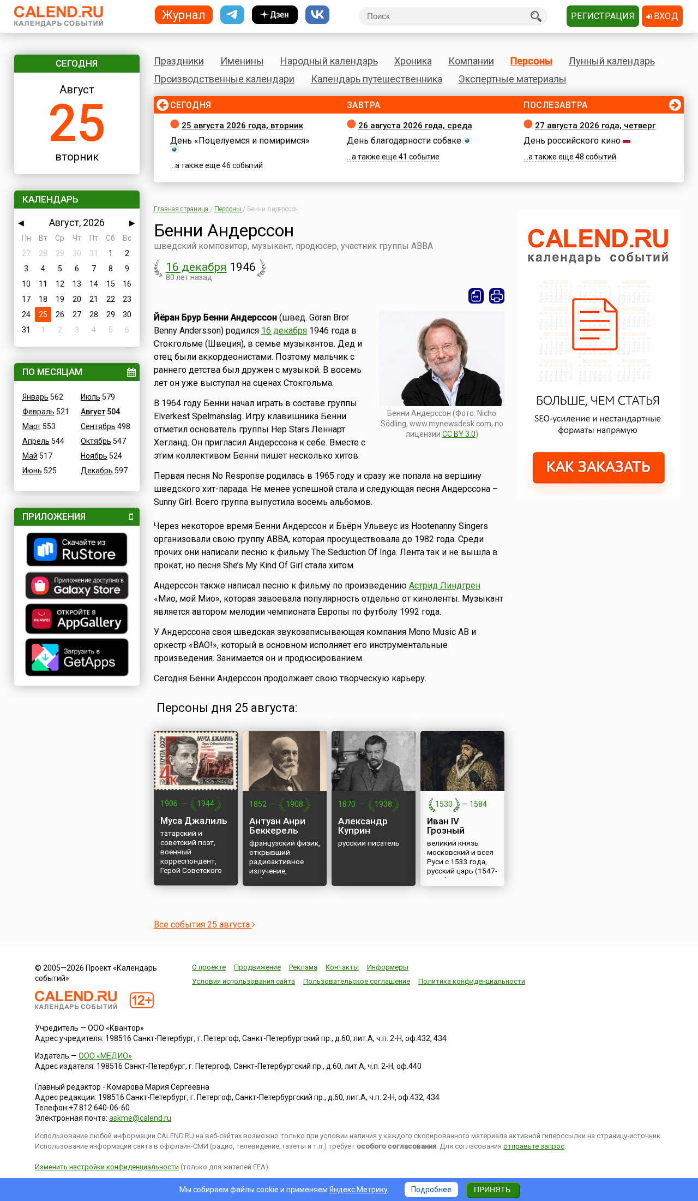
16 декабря (196, 267)
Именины (242, 61)
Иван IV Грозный (446, 826)
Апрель (36, 441)
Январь (35, 397)
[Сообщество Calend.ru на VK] (317, 15)
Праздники (179, 61)
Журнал (184, 14)
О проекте (209, 967)
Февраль (38, 411)
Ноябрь (94, 455)
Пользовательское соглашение (356, 981)
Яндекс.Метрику (358, 1189)
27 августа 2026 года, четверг (595, 125)
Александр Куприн (363, 826)
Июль (90, 397)
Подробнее (431, 1189)
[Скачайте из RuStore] (77, 550)
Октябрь (96, 441)
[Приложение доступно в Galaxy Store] (77, 587)
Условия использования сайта (243, 981)
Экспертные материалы (513, 79)
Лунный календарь (612, 61)
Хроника (413, 61)
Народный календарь (329, 61)
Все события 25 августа (203, 924)
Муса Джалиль (193, 820)
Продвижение (257, 967)
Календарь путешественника (376, 79)
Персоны (531, 61)
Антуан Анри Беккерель (277, 826)
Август (93, 411)
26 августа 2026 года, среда (415, 125)
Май (30, 455)
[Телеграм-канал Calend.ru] (232, 15)
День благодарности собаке (404, 140)
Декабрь (97, 470)
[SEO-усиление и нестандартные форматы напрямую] (599, 498)
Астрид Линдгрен (444, 585)
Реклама (303, 967)
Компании (471, 61)
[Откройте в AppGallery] (77, 620)
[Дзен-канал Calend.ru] (275, 15)
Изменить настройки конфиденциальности (107, 1167)
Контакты (342, 967)
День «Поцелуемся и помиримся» (240, 140)
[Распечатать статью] (496, 296)
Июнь (32, 470)
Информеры (387, 967)
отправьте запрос (533, 1146)
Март (31, 426)
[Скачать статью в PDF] (476, 296)
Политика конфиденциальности (471, 981)
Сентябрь (98, 426)
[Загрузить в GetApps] (77, 658)
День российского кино (572, 140)
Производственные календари (224, 79)
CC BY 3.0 (459, 434)
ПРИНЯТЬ (492, 1189)
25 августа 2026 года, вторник (242, 125)
